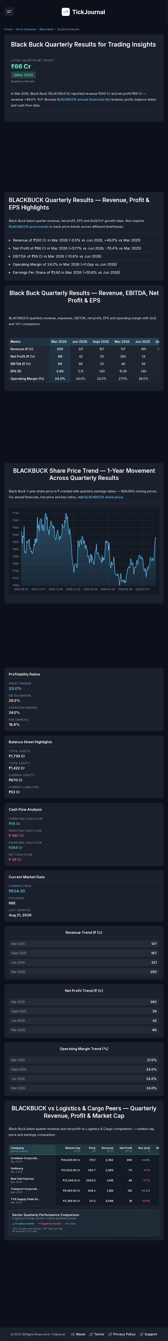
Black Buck (47, 29)
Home (8, 29)
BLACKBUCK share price (103, 497)
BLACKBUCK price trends (29, 227)
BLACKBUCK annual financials (81, 99)
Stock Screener (26, 29)
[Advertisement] (84, 156)
